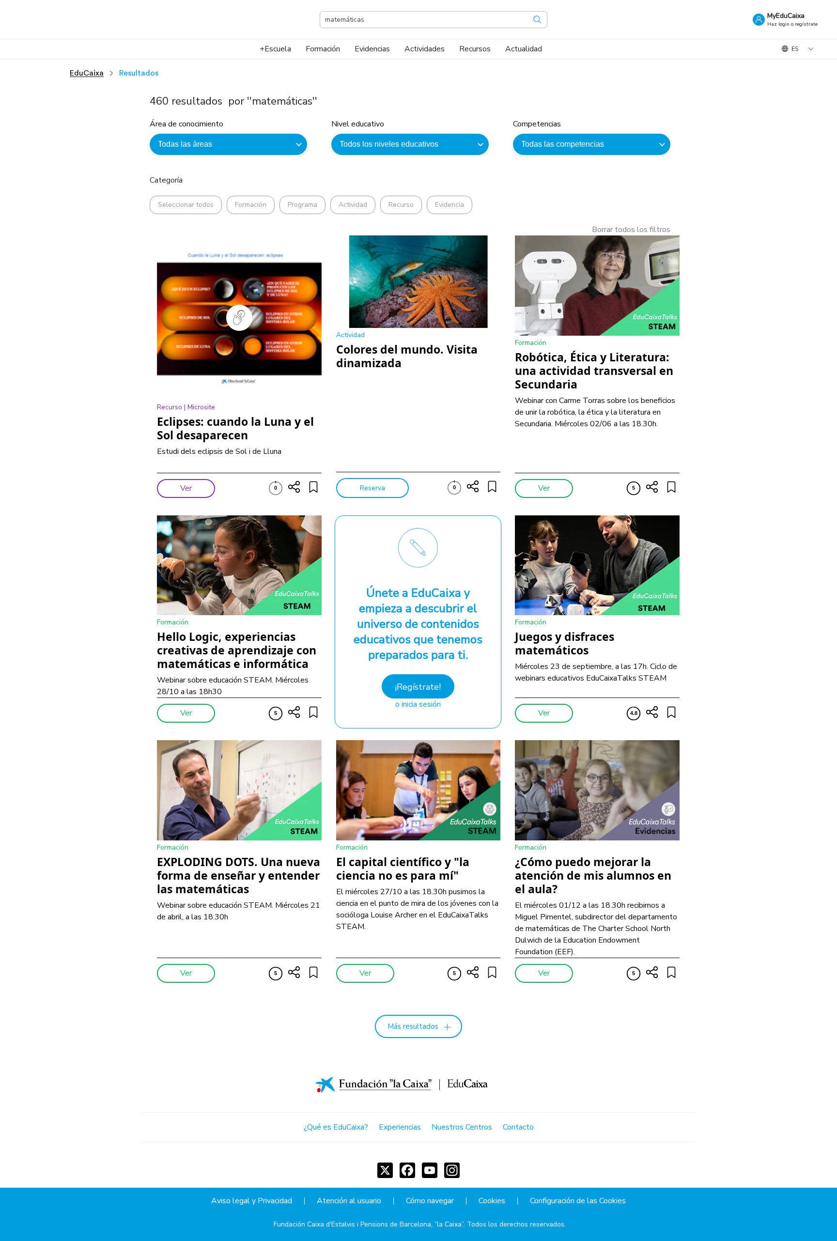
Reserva (372, 488)
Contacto (518, 1127)
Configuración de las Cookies (578, 1201)
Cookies (492, 1201)
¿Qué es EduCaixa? (336, 1127)
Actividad (353, 204)
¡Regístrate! (418, 687)
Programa (302, 204)
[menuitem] (275, 49)
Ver (186, 488)
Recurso (401, 204)
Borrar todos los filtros (631, 229)
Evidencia (449, 204)
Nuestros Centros (462, 1127)
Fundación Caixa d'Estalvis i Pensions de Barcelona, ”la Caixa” (369, 1224)
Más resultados (413, 1026)
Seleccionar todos (186, 204)
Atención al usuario (349, 1201)
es (794, 49)
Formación (250, 204)
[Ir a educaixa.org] (67, 19)
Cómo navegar (430, 1201)
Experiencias (400, 1127)
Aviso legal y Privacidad (251, 1201)
